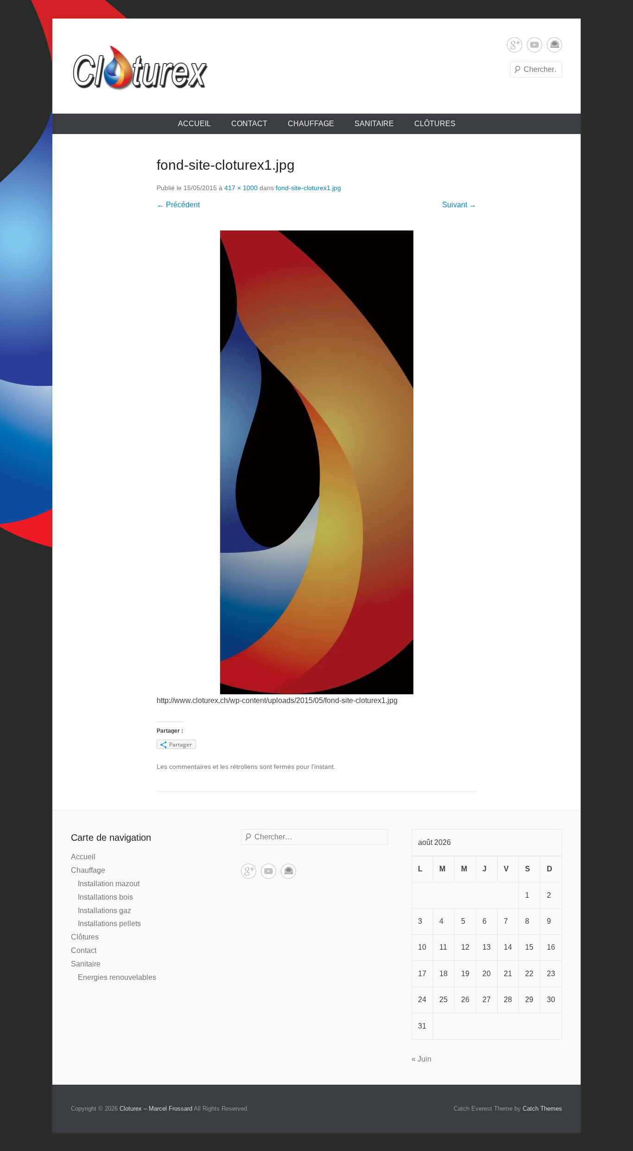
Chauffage (311, 124)
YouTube (534, 44)
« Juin (421, 1059)
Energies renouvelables (117, 977)
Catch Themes (542, 1108)
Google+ (514, 44)
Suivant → (459, 205)
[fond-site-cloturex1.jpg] (316, 462)
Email (554, 44)
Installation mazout (108, 884)
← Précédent (178, 205)
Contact (249, 124)
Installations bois (105, 897)
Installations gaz (104, 910)
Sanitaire (374, 124)
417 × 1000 (241, 188)
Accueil (194, 124)
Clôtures (435, 124)
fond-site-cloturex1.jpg (308, 188)
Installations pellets (109, 923)
